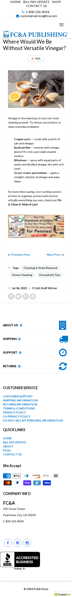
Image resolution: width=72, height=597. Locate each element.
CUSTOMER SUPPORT (18, 396)
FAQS (6, 450)
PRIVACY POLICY (14, 412)
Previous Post (20, 254)
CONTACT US (36, 5)
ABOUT (8, 446)
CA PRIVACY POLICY (16, 416)
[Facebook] (8, 543)
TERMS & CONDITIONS (19, 408)
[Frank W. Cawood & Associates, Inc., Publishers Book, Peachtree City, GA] (20, 561)
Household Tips (49, 275)
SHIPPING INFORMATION (20, 400)
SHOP (56, 1)
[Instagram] (27, 543)
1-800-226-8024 (37, 12)
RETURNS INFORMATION (20, 404)
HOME (15, 1)
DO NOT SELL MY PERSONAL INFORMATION (33, 420)
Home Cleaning (22, 275)
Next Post (54, 254)
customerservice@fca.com (38, 16)
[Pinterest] (17, 543)
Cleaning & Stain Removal (40, 267)
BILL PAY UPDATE (36, 1)
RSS (37, 58)
